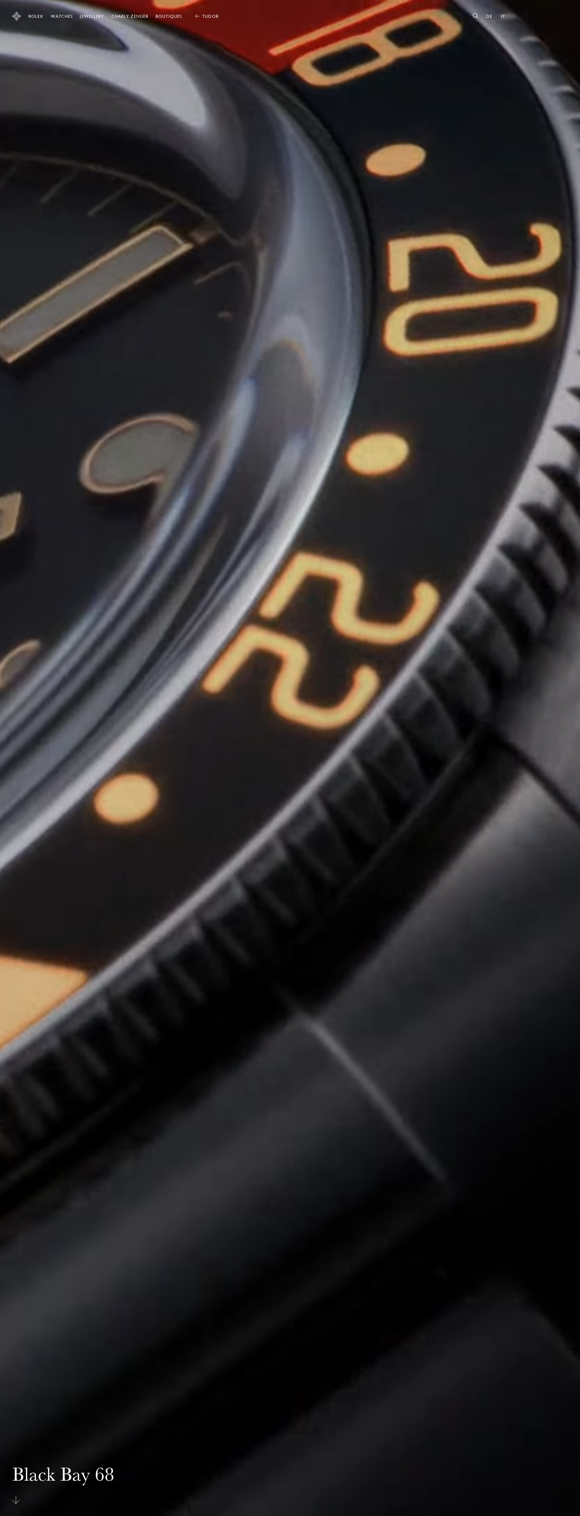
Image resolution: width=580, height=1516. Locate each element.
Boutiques (169, 16)
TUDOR (210, 16)
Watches (62, 16)
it (503, 16)
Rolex (36, 16)
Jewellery (92, 16)
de (489, 16)
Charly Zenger (130, 16)
